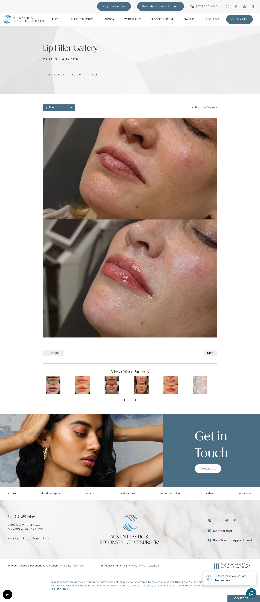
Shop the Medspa (114, 6)
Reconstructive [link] (162, 19)
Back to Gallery (205, 107)
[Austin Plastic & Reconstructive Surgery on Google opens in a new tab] (253, 6)
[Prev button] (124, 400)
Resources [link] (212, 19)
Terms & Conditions (113, 566)
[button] (7, 594)
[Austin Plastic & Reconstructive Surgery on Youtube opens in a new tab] (244, 6)
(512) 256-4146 (59, 589)
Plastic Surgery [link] (82, 19)
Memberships (223, 531)
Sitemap (154, 566)
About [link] (56, 19)
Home (47, 75)
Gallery (60, 75)
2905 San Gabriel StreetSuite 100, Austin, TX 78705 (26, 527)
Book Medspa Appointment (160, 6)
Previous (53, 353)
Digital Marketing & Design (236, 566)
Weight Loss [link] (133, 19)
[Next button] (135, 400)
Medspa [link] (109, 19)
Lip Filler (92, 75)
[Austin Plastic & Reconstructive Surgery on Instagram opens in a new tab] (227, 6)
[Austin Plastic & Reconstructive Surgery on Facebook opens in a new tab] (236, 6)
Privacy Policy (136, 566)
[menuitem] (57, 19)
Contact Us (239, 19)
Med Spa (76, 75)
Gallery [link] (189, 19)
